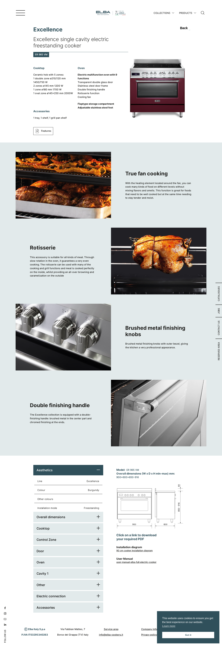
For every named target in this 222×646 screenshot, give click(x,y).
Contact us (218, 327)
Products (185, 13)
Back (184, 28)
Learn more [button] (168, 626)
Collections (162, 13)
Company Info (149, 629)
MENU (11, 13)
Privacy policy (149, 634)
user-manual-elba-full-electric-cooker (136, 562)
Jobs (218, 311)
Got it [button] (188, 635)
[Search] (202, 13)
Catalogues (218, 293)
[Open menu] (20, 13)
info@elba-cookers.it (111, 634)
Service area (111, 629)
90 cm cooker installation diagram (134, 550)
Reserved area (218, 351)
